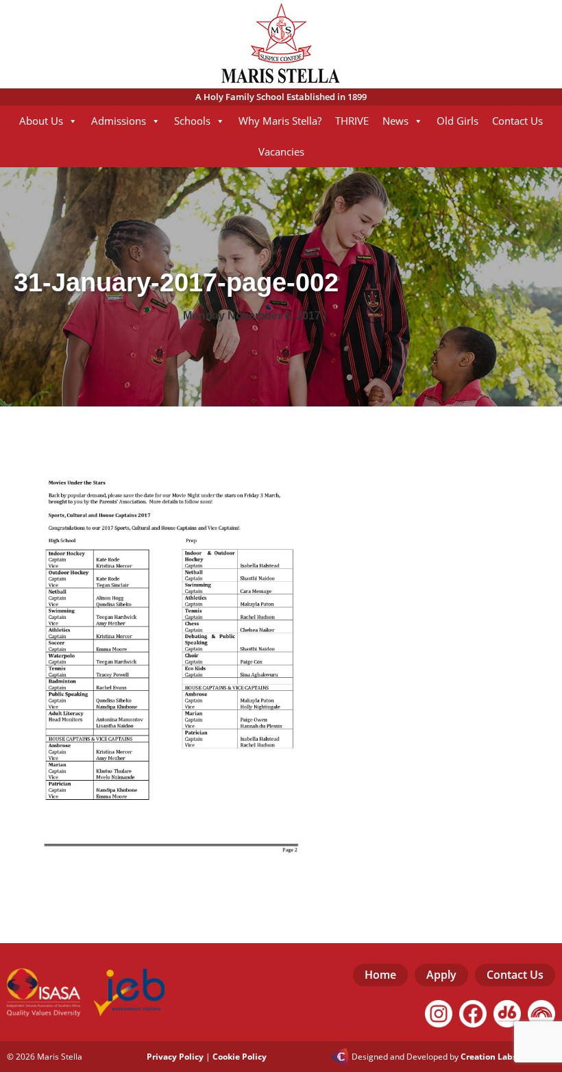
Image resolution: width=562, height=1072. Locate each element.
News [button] (395, 120)
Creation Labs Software (508, 1057)
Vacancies (281, 151)
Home (380, 974)
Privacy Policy (175, 1056)
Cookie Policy (239, 1056)
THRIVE (352, 120)
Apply (441, 974)
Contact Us (517, 120)
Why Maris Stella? (280, 120)
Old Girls (457, 120)
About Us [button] (41, 120)
